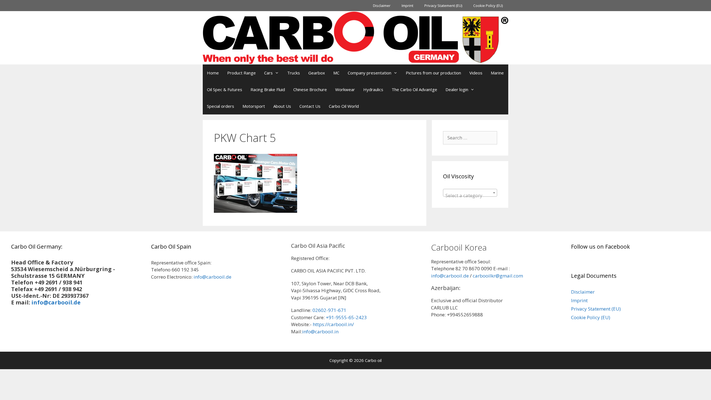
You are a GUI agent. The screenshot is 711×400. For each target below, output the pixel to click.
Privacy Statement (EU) (443, 5)
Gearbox (316, 73)
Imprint (407, 5)
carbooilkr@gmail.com (498, 275)
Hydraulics (373, 89)
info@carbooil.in (320, 331)
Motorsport (253, 106)
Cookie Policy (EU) (488, 5)
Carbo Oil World (344, 106)
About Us (282, 106)
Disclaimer (381, 5)
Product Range (241, 73)
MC (336, 73)
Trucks (293, 73)
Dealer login (456, 89)
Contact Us (310, 106)
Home (213, 73)
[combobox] (470, 193)
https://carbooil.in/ (333, 324)
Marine (497, 73)
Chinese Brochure (310, 89)
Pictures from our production (433, 73)
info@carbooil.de (56, 302)
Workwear (345, 89)
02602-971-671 (329, 310)
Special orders (220, 106)
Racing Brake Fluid (268, 89)
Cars (268, 73)
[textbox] (470, 195)
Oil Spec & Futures (224, 89)
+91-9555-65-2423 (346, 317)
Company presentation (369, 73)
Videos (475, 73)
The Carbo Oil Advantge (414, 89)
